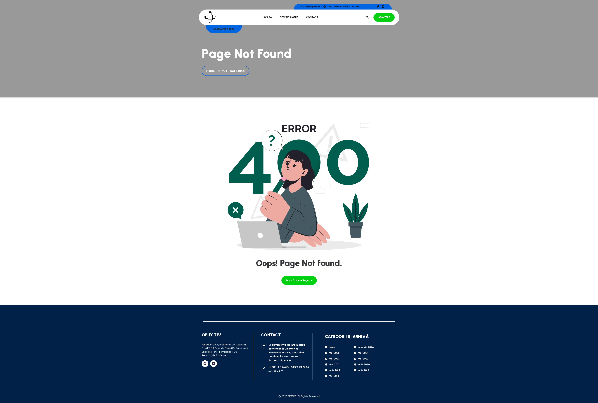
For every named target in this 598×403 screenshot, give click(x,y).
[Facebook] (205, 363)
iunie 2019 (334, 370)
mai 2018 (334, 375)
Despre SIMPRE (289, 17)
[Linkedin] (213, 363)
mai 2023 (334, 358)
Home (211, 70)
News (332, 347)
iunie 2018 (363, 370)
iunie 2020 (364, 364)
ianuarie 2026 (366, 347)
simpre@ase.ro (312, 6)
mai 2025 (334, 352)
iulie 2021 (334, 364)
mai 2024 (363, 352)
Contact (312, 17)
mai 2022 (363, 358)
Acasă (267, 17)
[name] (378, 6)
